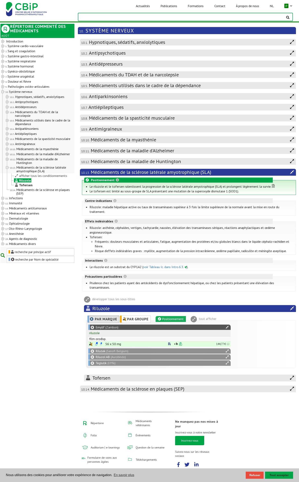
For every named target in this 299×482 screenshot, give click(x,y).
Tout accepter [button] (279, 475)
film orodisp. (97, 339)
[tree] (34, 143)
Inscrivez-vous (189, 440)
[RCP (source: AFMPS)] (96, 344)
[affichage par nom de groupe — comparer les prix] (90, 344)
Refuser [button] (254, 475)
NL (272, 6)
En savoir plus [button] (124, 475)
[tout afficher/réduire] (227, 327)
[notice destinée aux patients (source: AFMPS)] (101, 344)
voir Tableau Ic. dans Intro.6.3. (163, 267)
